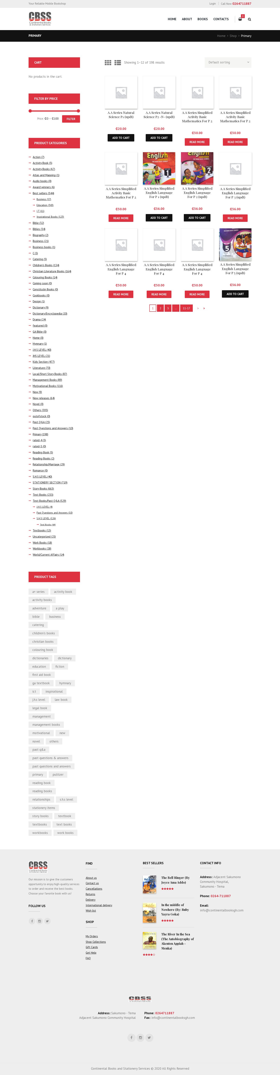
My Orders (92, 936)
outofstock (39, 416)
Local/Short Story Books (47, 374)
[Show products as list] (117, 62)
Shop (233, 36)
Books (203, 19)
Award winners (42, 187)
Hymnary (38, 343)
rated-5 (37, 446)
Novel (36, 404)
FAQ (88, 958)
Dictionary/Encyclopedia (47, 313)
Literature (39, 368)
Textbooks (39, 530)
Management (41, 716)
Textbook (64, 816)
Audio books (40, 181)
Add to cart (121, 138)
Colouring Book (42, 650)
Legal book (39, 708)
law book (61, 700)
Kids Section (40, 362)
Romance (38, 470)
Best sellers (40, 193)
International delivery (99, 905)
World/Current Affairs (46, 554)
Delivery (90, 900)
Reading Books (41, 458)
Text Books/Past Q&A (46, 501)
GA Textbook (41, 683)
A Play (60, 608)
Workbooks (39, 548)
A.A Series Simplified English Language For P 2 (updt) (197, 192)
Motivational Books (44, 386)
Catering (38, 259)
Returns (90, 894)
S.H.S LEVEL (40, 476)
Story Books (40, 488)
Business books (42, 247)
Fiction (59, 666)
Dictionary (39, 307)
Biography (39, 235)
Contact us (92, 883)
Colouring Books (42, 277)
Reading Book (41, 452)
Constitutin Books (43, 289)
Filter (71, 119)
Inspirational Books (47, 216)
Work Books (40, 542)
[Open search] (249, 19)
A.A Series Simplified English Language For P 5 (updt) (235, 268)
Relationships (41, 799)
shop (90, 922)
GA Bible (38, 331)
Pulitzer (58, 774)
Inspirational (54, 691)
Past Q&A (39, 422)
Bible (36, 223)
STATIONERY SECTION (47, 482)
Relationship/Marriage (46, 464)
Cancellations (94, 888)
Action (37, 157)
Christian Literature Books (48, 271)
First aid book (41, 675)
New (35, 392)
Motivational (41, 733)
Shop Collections (96, 942)
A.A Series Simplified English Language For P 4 (121, 269)
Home (172, 19)
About (187, 19)
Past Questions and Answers (50, 428)
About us (91, 878)
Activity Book (40, 163)
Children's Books (42, 265)
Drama (37, 319)
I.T (38, 211)
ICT (34, 691)
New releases (41, 398)
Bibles (36, 229)
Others (37, 410)
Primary (37, 434)
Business (41, 199)
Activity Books (41, 169)
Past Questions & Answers (50, 758)
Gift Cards (92, 947)
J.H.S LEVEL (39, 350)
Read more (197, 142)
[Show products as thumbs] (108, 62)
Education (42, 205)
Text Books (39, 494)
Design (37, 301)
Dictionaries (40, 658)
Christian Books (43, 641)
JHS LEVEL (39, 356)
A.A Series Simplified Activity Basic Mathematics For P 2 (197, 116)
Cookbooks (39, 295)
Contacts (221, 19)
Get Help (91, 952)
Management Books (45, 380)
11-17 (186, 308)
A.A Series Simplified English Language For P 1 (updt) (159, 192)
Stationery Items (43, 808)
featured (38, 325)
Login (213, 3)
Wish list (91, 910)
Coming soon (40, 283)
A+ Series (38, 592)
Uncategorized (41, 536)
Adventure (39, 608)
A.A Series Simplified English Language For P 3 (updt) (235, 193)
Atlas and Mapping (44, 175)
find (89, 863)
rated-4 (37, 440)
